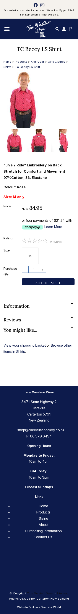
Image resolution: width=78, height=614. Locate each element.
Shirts (7, 66)
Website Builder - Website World (39, 607)
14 (30, 255)
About (43, 525)
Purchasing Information (43, 531)
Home (7, 61)
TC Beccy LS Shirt (27, 66)
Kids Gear (37, 61)
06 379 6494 (41, 436)
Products (21, 61)
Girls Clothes (56, 61)
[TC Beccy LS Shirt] (24, 126)
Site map (62, 593)
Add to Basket (48, 283)
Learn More (53, 227)
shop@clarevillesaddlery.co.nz (41, 430)
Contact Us (43, 537)
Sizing (43, 518)
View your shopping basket (24, 345)
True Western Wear (40, 593)
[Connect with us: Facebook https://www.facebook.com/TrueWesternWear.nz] (35, 5)
